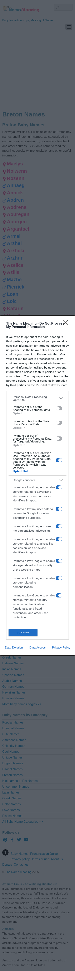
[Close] (67, 324)
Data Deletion (14, 647)
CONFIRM (23, 632)
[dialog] (37, 485)
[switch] (59, 408)
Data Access (37, 647)
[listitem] (37, 398)
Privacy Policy (61, 647)
